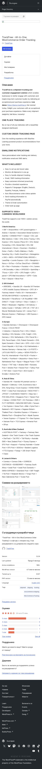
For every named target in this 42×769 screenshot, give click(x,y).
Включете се (27, 703)
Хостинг (5, 693)
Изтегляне (7, 49)
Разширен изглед (9, 602)
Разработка (8, 72)
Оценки (7, 62)
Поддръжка (9, 78)
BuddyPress (7, 732)
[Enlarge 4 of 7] (17, 521)
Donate (26, 711)
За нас (4, 686)
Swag (25, 714)
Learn (4, 703)
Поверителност (8, 697)
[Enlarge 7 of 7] (37, 511)
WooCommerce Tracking (31, 596)
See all (37, 636)
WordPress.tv (8, 714)
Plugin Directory (7, 9)
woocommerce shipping (31, 591)
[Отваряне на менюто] (38, 3)
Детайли (7, 57)
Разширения (27, 693)
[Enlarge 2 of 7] (17, 500)
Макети (25, 697)
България (10, 741)
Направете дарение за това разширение (18, 673)
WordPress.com (9, 721)
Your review (6, 636)
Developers (6, 711)
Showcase (26, 686)
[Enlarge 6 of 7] (37, 500)
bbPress (6, 728)
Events (24, 707)
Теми (24, 690)
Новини (5, 690)
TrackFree (8, 43)
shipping (30, 587)
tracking (36, 587)
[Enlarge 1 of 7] (17, 489)
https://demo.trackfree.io (16, 105)
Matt (5, 725)
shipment (23, 587)
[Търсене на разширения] (24, 16)
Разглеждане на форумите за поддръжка (18, 655)
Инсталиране (9, 67)
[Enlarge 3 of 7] (17, 512)
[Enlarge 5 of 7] (37, 489)
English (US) (36, 583)
